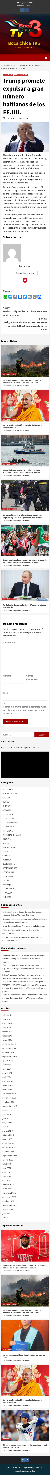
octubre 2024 (8, 1052)
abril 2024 (6, 1077)
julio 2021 (6, 1213)
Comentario (9, 642)
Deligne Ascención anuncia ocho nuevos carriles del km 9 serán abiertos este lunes (25, 324)
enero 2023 (7, 1139)
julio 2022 (6, 1164)
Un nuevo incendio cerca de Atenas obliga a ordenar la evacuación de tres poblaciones (22, 381)
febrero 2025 (8, 1036)
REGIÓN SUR (8, 872)
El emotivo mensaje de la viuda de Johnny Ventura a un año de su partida (24, 988)
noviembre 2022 (9, 1147)
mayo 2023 (7, 1122)
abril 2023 (6, 1126)
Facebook (29, 5)
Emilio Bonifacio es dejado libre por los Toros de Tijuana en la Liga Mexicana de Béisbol (22, 913)
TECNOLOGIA (8, 888)
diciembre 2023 (9, 1093)
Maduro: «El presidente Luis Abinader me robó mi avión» (25, 311)
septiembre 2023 (9, 1106)
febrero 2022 (8, 1184)
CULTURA (6, 806)
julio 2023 (6, 1114)
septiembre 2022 (9, 1155)
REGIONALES (8, 876)
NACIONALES (8, 847)
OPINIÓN (6, 855)
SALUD (5, 880)
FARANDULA (8, 826)
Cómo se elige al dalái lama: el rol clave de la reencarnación (20, 931)
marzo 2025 (7, 1031)
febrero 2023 (8, 1135)
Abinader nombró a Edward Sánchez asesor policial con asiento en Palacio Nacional (23, 958)
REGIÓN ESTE (8, 864)
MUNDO (6, 843)
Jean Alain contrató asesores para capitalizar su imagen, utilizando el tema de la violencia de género (24, 968)
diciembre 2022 (9, 1143)
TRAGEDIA (7, 893)
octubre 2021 (8, 1201)
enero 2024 (7, 1089)
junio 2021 (6, 1217)
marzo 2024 (7, 1081)
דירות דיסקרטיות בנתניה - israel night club (18, 994)
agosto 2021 (7, 1209)
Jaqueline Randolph (10, 955)
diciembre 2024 (9, 1044)
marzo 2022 (7, 1180)
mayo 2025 (7, 1023)
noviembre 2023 (9, 1098)
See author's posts (25, 273)
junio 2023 (6, 1118)
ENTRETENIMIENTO (11, 822)
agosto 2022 (7, 1160)
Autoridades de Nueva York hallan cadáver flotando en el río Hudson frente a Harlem (21, 471)
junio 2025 (6, 1019)
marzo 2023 (7, 1131)
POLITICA (6, 860)
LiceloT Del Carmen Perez (21, 386)
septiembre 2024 (9, 1056)
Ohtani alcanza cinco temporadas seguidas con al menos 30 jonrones (22, 938)
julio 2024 (6, 1064)
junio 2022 (6, 1168)
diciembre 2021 (9, 1193)
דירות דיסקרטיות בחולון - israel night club (18, 985)
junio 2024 (6, 1069)
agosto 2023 (7, 1110)
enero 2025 (7, 1040)
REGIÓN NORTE (9, 868)
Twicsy (5, 965)
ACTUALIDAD (8, 75)
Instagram (21, 5)
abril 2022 (6, 1176)
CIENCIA (6, 798)
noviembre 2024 (9, 1048)
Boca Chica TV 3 (24, 43)
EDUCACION (8, 818)
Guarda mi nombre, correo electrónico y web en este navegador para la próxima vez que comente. (24, 710)
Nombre (7, 675)
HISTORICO (7, 831)
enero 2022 (7, 1188)
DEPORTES (7, 810)
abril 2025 (6, 1027)
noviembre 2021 (9, 1197)
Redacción (23, 118)
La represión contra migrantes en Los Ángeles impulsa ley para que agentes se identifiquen (23, 516)
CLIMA (5, 802)
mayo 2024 (7, 1073)
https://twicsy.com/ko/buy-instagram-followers (22, 975)
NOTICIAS (7, 851)
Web (5, 692)
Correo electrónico (32, 679)
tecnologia (6, 884)
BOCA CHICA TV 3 (10, 793)
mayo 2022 (7, 1172)
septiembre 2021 (9, 1205)
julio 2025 (6, 1015)
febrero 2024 (8, 1085)
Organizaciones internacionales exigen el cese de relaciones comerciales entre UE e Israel (25, 561)
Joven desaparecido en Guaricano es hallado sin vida (23, 926)
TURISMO (7, 897)
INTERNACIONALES (20, 75)
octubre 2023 (8, 1102)
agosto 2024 (7, 1060)
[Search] (46, 58)
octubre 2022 (8, 1151)
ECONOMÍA (7, 814)
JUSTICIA (6, 839)
